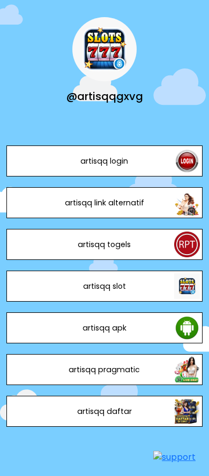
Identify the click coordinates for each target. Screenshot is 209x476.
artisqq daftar (104, 411)
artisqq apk (104, 328)
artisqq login (104, 161)
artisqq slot (104, 286)
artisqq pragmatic (104, 369)
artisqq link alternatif (104, 202)
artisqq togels (104, 244)
